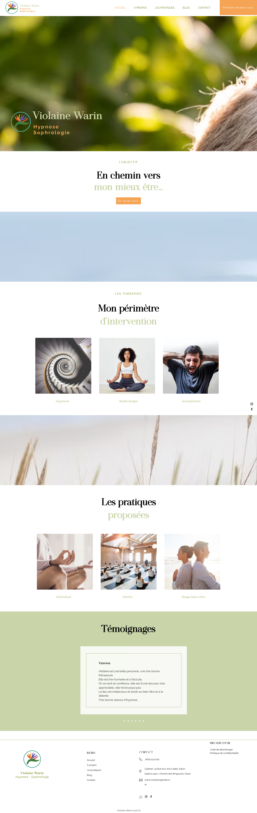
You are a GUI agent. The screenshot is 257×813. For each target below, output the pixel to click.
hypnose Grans (230, 767)
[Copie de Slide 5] (132, 720)
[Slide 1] (135, 720)
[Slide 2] (139, 720)
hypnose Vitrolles (217, 777)
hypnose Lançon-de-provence (219, 761)
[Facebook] (252, 409)
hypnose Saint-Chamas (214, 771)
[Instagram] (252, 404)
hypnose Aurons (234, 771)
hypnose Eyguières (212, 774)
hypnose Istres (230, 774)
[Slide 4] (124, 720)
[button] (163, 7)
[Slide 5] (143, 720)
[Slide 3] (128, 721)
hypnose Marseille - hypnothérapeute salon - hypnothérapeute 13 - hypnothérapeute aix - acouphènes (225, 780)
